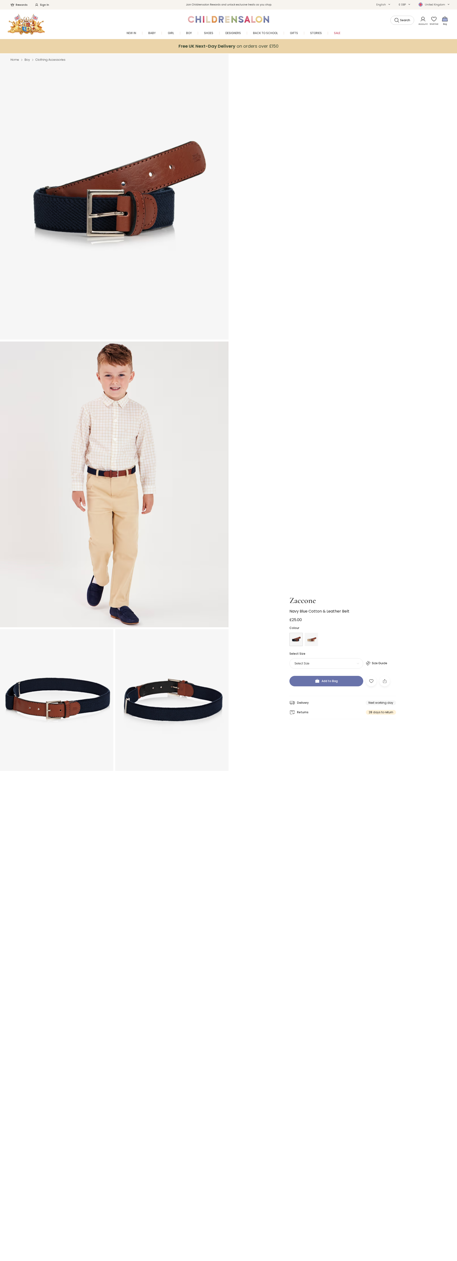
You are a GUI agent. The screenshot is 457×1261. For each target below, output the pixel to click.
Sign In (44, 5)
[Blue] (296, 639)
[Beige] (311, 639)
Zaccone (302, 600)
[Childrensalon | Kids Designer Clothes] (26, 24)
